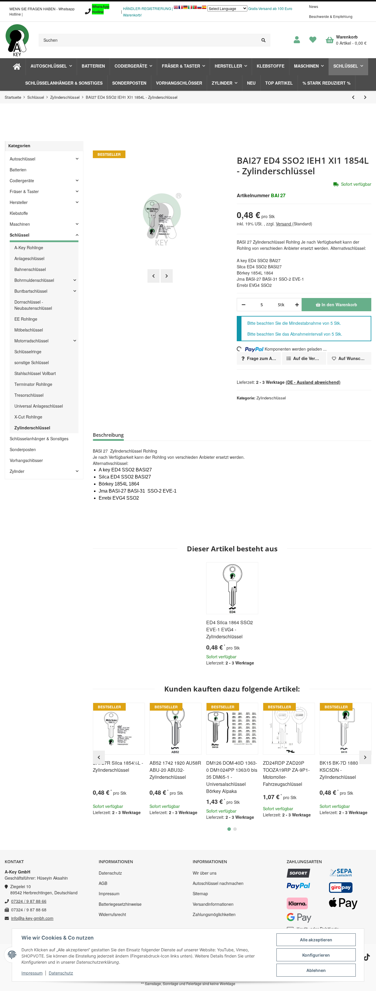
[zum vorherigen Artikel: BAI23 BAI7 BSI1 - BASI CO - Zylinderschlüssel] (353, 97)
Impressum (109, 893)
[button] (297, 40)
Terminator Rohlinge (33, 384)
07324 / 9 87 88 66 (28, 901)
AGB (103, 883)
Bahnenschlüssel (30, 269)
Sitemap (200, 893)
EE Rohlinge (25, 319)
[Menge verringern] (243, 304)
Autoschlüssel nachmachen (218, 883)
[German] (185, 8)
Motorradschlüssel (31, 341)
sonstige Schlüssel (31, 362)
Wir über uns (204, 873)
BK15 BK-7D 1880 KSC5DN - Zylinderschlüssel (339, 769)
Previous (153, 276)
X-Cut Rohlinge (28, 417)
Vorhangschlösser (26, 460)
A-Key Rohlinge (28, 247)
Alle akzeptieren (316, 939)
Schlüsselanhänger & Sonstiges (39, 438)
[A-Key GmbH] (17, 40)
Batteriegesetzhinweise (120, 904)
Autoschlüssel (22, 159)
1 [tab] (229, 829)
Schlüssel (19, 235)
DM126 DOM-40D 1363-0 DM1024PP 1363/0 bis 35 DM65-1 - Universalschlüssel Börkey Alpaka (231, 776)
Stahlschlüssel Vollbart (35, 373)
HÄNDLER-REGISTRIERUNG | (148, 8)
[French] (180, 8)
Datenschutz (110, 873)
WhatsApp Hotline (100, 9)
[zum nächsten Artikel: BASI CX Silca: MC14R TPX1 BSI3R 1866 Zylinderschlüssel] (365, 97)
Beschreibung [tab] (108, 435)
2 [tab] (235, 829)
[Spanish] (204, 8)
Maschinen (20, 224)
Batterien (18, 170)
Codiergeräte (22, 180)
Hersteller (19, 202)
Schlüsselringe (27, 351)
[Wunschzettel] (313, 40)
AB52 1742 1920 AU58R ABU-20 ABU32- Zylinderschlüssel (175, 769)
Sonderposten (23, 449)
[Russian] (199, 8)
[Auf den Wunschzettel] (251, 569)
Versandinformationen (213, 904)
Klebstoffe (19, 213)
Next (167, 276)
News (313, 6)
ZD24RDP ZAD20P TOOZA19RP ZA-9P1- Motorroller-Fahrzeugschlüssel (286, 773)
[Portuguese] (194, 8)
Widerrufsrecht (112, 914)
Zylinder (17, 471)
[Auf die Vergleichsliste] (237, 569)
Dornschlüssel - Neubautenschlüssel (33, 305)
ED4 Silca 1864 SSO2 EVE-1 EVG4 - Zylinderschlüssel (229, 629)
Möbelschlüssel (28, 330)
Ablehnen (316, 970)
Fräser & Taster (24, 191)
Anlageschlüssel (29, 258)
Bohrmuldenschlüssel (34, 280)
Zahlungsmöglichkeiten (214, 914)
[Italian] (190, 8)
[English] (176, 8)
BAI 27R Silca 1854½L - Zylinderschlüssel (118, 766)
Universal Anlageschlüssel (38, 406)
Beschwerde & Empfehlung (330, 16)
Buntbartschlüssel (30, 291)
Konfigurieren (316, 955)
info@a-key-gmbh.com (32, 918)
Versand (284, 224)
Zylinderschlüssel (271, 398)
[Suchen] (263, 40)
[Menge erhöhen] (296, 304)
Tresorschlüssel (28, 395)
